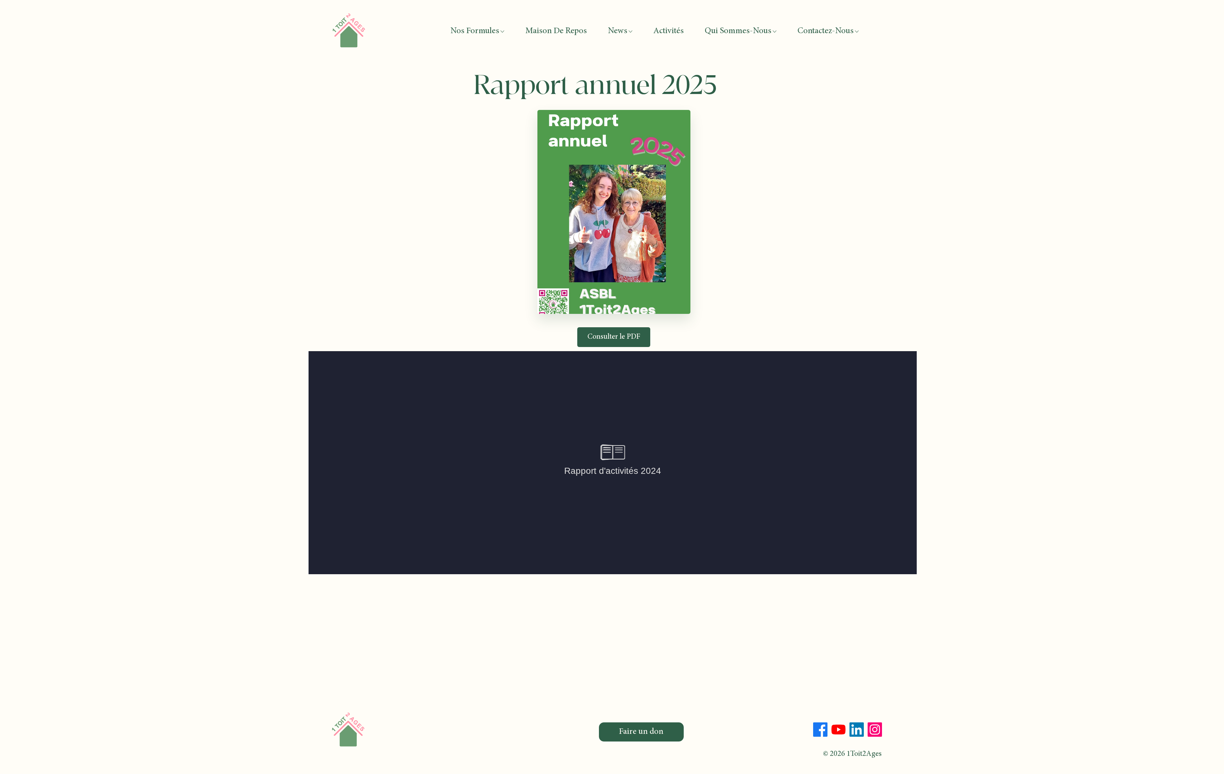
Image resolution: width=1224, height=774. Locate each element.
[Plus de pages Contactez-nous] (857, 31)
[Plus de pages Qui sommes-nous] (774, 31)
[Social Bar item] (820, 729)
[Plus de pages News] (630, 31)
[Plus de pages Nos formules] (502, 31)
